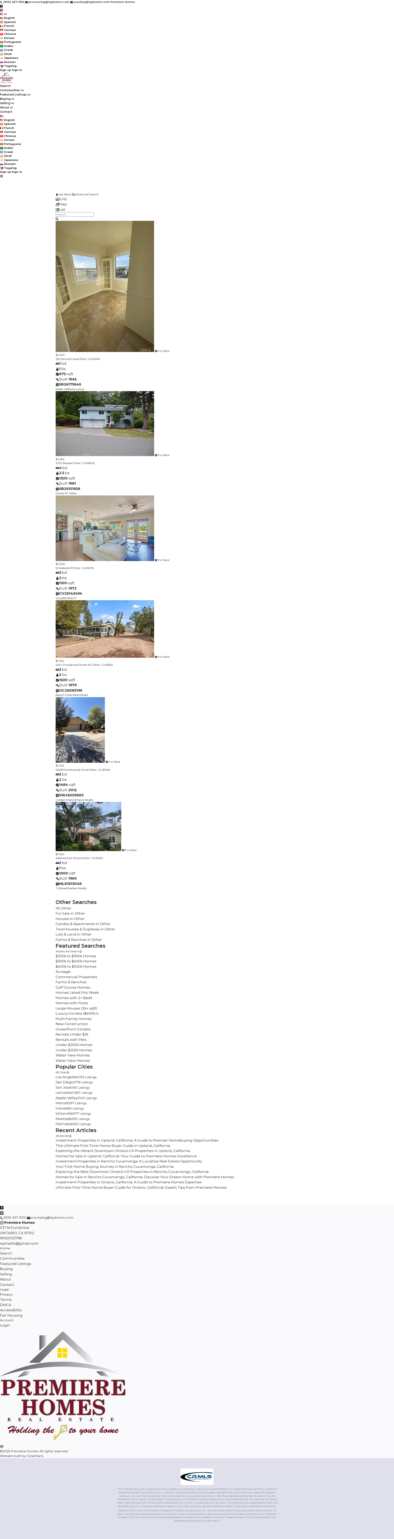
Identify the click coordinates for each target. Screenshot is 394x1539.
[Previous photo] (60, 287)
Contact (6, 112)
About (4, 107)
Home (5, 1248)
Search (5, 86)
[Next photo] (334, 287)
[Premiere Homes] (64, 1441)
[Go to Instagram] (1, 9)
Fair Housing (11, 1315)
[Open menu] (1, 176)
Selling (5, 103)
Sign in (17, 70)
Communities (10, 90)
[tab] (197, 199)
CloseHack (34, 1456)
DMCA (5, 1305)
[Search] (57, 218)
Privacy (6, 1294)
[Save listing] (156, 351)
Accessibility (11, 1310)
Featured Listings (13, 94)
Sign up (5, 70)
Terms (6, 1300)
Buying (5, 99)
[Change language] (3, 14)
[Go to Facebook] (1, 6)
